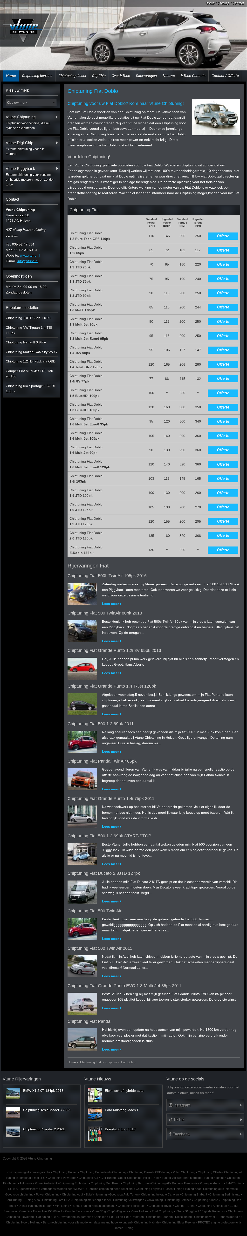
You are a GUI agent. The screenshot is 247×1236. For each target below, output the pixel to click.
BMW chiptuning (96, 1194)
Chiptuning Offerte (210, 1172)
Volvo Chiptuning (184, 1172)
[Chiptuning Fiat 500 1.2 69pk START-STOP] (82, 853)
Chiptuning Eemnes (178, 1200)
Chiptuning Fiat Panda (89, 1021)
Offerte (223, 236)
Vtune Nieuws (97, 1079)
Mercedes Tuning (201, 1178)
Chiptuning (119, 1172)
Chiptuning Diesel (141, 1172)
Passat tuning (173, 1189)
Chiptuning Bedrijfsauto (224, 1194)
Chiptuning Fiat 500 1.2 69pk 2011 (101, 723)
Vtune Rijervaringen (22, 1079)
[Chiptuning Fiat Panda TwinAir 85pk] (82, 778)
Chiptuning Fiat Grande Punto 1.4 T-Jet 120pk (112, 686)
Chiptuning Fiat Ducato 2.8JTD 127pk (104, 873)
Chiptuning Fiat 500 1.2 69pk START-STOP (109, 835)
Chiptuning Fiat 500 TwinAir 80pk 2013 (105, 613)
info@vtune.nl (27, 261)
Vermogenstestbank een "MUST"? (63, 1189)
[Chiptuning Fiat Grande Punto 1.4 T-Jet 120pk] (82, 703)
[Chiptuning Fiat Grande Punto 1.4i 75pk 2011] (82, 816)
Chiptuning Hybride (147, 1222)
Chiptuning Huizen (65, 1172)
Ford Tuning (14, 1200)
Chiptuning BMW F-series (179, 1222)
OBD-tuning (163, 1172)
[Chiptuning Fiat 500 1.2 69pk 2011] (82, 741)
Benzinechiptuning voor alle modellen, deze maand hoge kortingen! (87, 1222)
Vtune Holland (140, 1211)
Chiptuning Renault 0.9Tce (26, 342)
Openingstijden (19, 276)
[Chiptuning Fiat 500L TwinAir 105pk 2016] (82, 593)
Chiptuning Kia (88, 1178)
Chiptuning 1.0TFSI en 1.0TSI (28, 318)
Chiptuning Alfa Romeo (166, 1183)
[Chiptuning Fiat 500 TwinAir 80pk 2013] (82, 630)
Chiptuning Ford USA (56, 1200)
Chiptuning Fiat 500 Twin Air (95, 910)
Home (210, 3)
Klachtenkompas (104, 1206)
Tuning (220, 1178)
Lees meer (110, 604)
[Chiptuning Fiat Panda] (82, 1038)
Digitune (122, 1211)
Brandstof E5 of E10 (120, 1129)
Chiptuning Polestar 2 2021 (44, 1129)
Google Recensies (77, 1211)
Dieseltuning (183, 1217)
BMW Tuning (234, 1183)
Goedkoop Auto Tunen (124, 1194)
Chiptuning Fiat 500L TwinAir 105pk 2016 (107, 575)
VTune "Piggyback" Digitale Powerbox (201, 1211)
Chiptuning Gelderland (95, 1172)
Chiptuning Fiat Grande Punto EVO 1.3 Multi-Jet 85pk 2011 (124, 985)
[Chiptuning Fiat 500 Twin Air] (82, 928)
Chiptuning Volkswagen (128, 1200)
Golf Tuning (108, 1178)
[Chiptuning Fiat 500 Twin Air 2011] (82, 965)
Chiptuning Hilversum (132, 1206)
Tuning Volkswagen (175, 1178)
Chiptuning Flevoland (20, 1217)
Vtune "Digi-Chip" (103, 1211)
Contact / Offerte (225, 76)
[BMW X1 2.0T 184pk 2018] (13, 1093)
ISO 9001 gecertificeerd (22, 1189)
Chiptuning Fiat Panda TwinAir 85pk (102, 761)
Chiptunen (235, 1211)
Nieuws (169, 76)
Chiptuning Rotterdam (73, 1183)
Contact (238, 3)
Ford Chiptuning (162, 1211)
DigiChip (99, 76)
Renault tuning (81, 1206)
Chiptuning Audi (72, 1194)
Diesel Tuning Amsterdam (35, 1206)
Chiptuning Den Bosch (105, 1183)
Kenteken (100, 1217)
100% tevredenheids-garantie (71, 1217)
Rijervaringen (146, 76)
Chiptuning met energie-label (91, 1200)
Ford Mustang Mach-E (122, 1110)
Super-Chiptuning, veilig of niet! (138, 1178)
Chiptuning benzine (37, 76)
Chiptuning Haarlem (159, 1217)
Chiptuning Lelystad (149, 1189)
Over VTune (121, 76)
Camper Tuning (185, 1206)
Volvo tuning (155, 1200)
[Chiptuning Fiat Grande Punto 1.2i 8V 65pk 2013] (82, 667)
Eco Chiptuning (16, 1172)
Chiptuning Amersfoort (212, 1206)
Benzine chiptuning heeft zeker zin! (110, 1189)
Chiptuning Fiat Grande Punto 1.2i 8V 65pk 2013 (114, 650)
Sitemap (223, 3)
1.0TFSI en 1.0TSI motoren (126, 1217)
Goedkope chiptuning (19, 1194)
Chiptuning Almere (206, 1200)
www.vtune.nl (30, 255)
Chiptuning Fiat (90, 1062)
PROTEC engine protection (216, 1222)
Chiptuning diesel (72, 76)
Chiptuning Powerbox (62, 1178)
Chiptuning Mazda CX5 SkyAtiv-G (31, 352)
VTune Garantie (193, 76)
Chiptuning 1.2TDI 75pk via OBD (30, 361)
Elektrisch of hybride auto (124, 1091)
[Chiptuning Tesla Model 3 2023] (13, 1112)
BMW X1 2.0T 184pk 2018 (43, 1091)
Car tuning (43, 1217)
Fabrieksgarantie (39, 1172)
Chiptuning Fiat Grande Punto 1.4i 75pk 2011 (111, 798)
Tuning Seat (193, 1189)
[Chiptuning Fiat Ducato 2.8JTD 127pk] (82, 891)
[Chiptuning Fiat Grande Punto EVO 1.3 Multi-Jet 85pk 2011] (82, 1003)
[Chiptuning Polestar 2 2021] (13, 1132)
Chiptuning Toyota (160, 1206)
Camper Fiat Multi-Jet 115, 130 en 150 (29, 373)
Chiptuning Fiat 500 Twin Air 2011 (100, 948)
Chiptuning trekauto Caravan (160, 1194)
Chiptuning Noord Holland (23, 1222)
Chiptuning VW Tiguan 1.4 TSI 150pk (29, 330)
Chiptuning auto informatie (220, 1189)
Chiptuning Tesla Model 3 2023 (46, 1110)
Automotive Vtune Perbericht (38, 1183)
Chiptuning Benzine (136, 1183)
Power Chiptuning (48, 1194)
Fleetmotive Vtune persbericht (203, 1183)
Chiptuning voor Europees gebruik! (217, 1217)
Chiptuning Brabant (194, 1194)
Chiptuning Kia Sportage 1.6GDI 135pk (30, 388)
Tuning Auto (32, 1200)
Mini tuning (62, 1206)
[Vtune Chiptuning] (22, 31)
